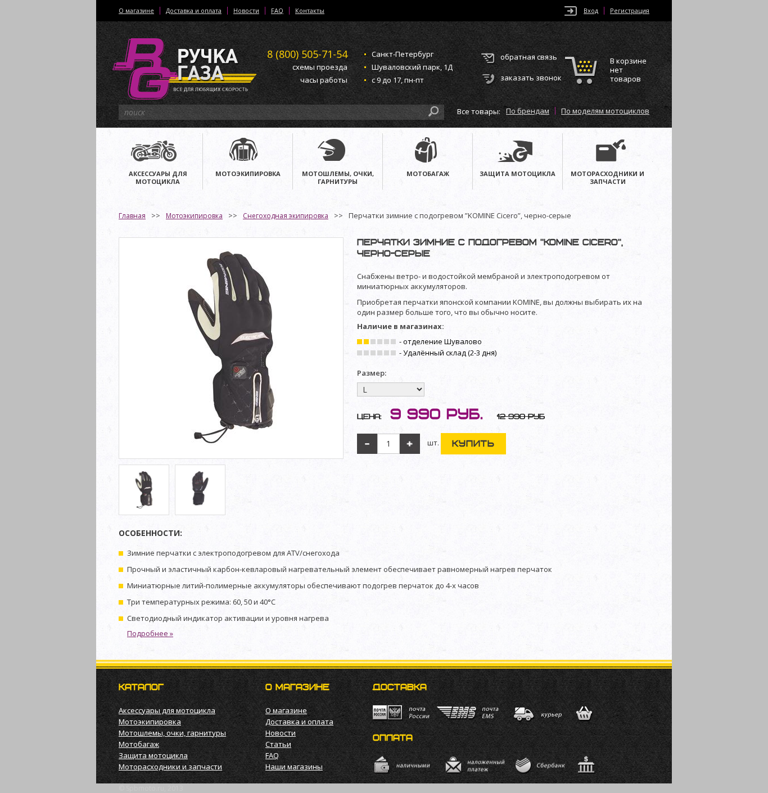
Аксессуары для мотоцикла (167, 710)
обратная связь (528, 57)
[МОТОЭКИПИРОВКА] (247, 151)
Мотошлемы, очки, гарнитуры (172, 733)
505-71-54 (307, 54)
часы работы (323, 80)
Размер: (371, 373)
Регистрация (629, 11)
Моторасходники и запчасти (170, 767)
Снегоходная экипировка (285, 215)
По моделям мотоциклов (605, 111)
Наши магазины (294, 767)
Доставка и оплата (194, 11)
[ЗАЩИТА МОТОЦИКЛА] (517, 151)
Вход (591, 11)
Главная (132, 215)
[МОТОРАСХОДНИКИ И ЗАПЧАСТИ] (608, 151)
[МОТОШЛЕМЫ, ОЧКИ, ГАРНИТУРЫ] (337, 151)
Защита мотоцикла (153, 755)
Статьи (278, 744)
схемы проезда (319, 67)
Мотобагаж (139, 744)
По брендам (527, 111)
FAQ (277, 11)
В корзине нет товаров (628, 70)
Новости (246, 11)
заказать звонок (531, 78)
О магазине (136, 11)
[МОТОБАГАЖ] (427, 151)
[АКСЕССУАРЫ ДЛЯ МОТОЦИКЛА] (157, 151)
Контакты (309, 11)
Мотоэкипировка (194, 215)
